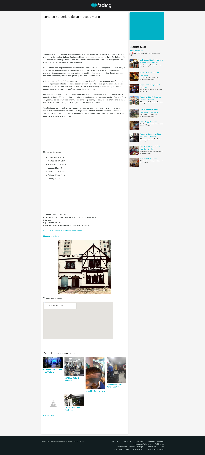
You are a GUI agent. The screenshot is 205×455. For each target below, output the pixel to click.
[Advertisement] (84, 37)
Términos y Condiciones (133, 441)
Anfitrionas (159, 444)
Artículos (115, 441)
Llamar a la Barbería (51, 236)
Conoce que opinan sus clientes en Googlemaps (62, 231)
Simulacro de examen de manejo (130, 447)
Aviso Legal (138, 449)
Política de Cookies (121, 449)
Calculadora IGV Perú (155, 441)
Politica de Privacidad (155, 449)
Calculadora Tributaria (142, 444)
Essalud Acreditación (155, 447)
